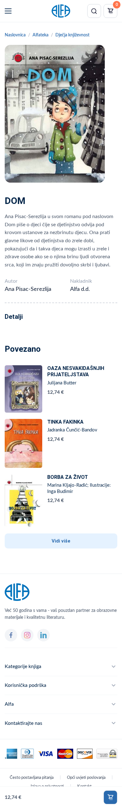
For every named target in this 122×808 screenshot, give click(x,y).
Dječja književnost (72, 35)
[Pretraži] (94, 11)
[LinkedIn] (43, 635)
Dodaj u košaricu (110, 797)
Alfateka (40, 35)
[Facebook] (11, 635)
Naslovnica (15, 35)
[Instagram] (27, 635)
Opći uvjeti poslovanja (86, 778)
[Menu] (8, 11)
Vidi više (61, 541)
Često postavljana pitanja (31, 778)
